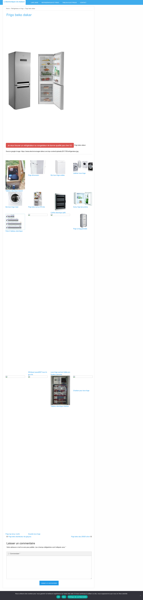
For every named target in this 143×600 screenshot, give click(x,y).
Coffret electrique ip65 (58, 212)
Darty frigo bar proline (80, 207)
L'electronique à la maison (14, 1)
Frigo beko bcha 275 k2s (36, 207)
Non (63, 597)
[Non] (140, 595)
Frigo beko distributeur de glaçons (19, 536)
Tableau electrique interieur (60, 406)
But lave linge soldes (58, 175)
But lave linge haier (12, 207)
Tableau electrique (69, 2)
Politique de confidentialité (77, 597)
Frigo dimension (33, 175)
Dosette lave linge (34, 534)
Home (8, 8)
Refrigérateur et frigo (50, 2)
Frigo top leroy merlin (13, 534)
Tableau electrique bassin (14, 191)
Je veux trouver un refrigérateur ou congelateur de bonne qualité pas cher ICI (40, 145)
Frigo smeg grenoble (80, 229)
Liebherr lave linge (79, 173)
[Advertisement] (49, 34)
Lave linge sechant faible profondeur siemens (60, 373)
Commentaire (15, 553)
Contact (83, 2)
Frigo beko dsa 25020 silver (80, 536)
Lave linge (34, 2)
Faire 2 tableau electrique (14, 231)
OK (58, 597)
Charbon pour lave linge (81, 390)
